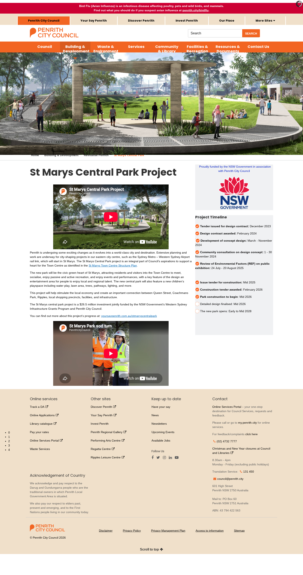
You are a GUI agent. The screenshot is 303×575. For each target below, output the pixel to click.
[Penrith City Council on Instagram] (165, 457)
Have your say (161, 406)
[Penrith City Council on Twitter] (159, 457)
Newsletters (159, 423)
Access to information (210, 530)
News (155, 415)
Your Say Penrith (94, 21)
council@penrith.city (230, 478)
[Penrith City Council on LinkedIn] (171, 457)
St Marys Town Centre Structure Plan (113, 265)
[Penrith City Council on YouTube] (178, 457)
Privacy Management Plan (168, 530)
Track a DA (37, 406)
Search (251, 33)
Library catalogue (41, 423)
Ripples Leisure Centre (106, 457)
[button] (155, 432)
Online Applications (42, 415)
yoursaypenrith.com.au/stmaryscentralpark (129, 316)
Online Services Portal (226, 406)
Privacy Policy (132, 530)
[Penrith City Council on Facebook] (154, 457)
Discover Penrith (141, 21)
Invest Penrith (187, 21)
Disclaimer (106, 530)
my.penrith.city (247, 422)
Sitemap (239, 530)
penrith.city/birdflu (195, 10)
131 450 (248, 471)
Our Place (226, 21)
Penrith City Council (43, 21)
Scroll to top (149, 549)
